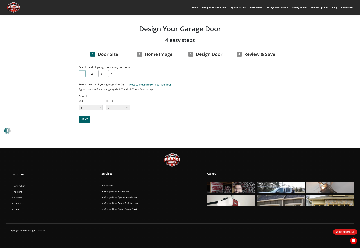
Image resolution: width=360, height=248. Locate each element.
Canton (18, 197)
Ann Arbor (20, 185)
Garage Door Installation (116, 191)
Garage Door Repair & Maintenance (122, 203)
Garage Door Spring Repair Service (121, 209)
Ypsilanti (18, 191)
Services (108, 185)
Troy (16, 209)
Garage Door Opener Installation (120, 197)
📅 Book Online (345, 232)
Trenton (18, 203)
